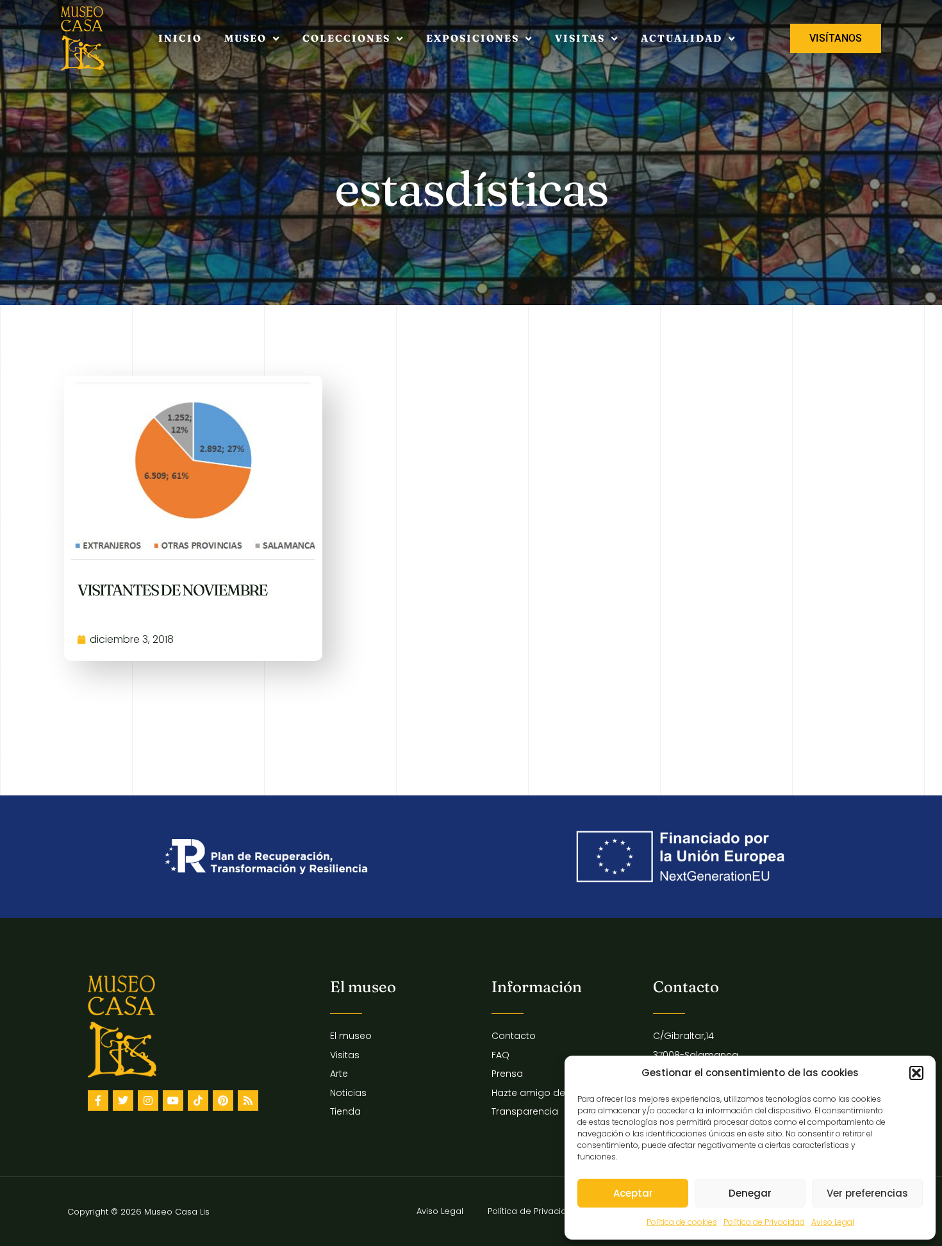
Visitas (580, 38)
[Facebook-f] (98, 1100)
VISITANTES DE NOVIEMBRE (172, 590)
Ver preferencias (867, 1193)
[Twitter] (123, 1100)
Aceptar (633, 1193)
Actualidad (681, 38)
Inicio (180, 38)
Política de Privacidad (764, 1222)
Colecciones (346, 38)
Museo (245, 38)
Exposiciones (472, 38)
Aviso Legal (832, 1222)
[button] (916, 1073)
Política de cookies (682, 1222)
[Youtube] (173, 1100)
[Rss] (248, 1100)
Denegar (750, 1193)
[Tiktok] (198, 1100)
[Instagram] (148, 1100)
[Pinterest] (223, 1100)
